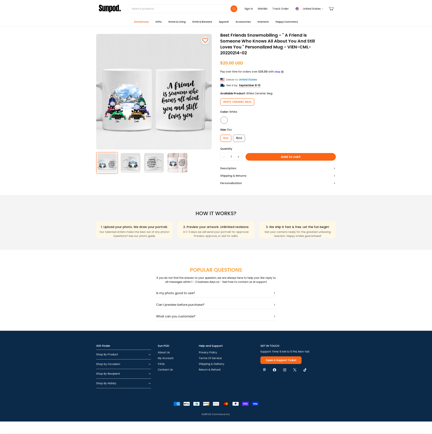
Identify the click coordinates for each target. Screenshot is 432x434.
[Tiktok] (305, 370)
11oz (227, 139)
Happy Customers (287, 21)
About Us (164, 352)
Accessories (243, 21)
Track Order (280, 9)
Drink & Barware (202, 21)
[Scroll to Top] (425, 415)
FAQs (161, 364)
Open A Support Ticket (281, 360)
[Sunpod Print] (110, 9)
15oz (240, 139)
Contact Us (165, 370)
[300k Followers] (275, 370)
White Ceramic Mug (238, 103)
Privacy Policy (208, 352)
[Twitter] (295, 370)
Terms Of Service (210, 358)
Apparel (224, 21)
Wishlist (263, 9)
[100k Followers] (285, 370)
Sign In (249, 9)
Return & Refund (209, 370)
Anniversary (141, 21)
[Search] (234, 8)
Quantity (226, 149)
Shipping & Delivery (211, 364)
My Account (166, 358)
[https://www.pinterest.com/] (264, 370)
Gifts (158, 21)
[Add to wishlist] (205, 40)
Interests (263, 21)
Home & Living (177, 21)
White (224, 120)
